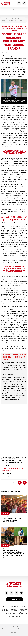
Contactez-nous (16, 599)
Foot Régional (15, 19)
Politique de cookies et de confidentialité (11, 630)
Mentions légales (21, 628)
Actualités (8, 19)
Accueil (3, 19)
